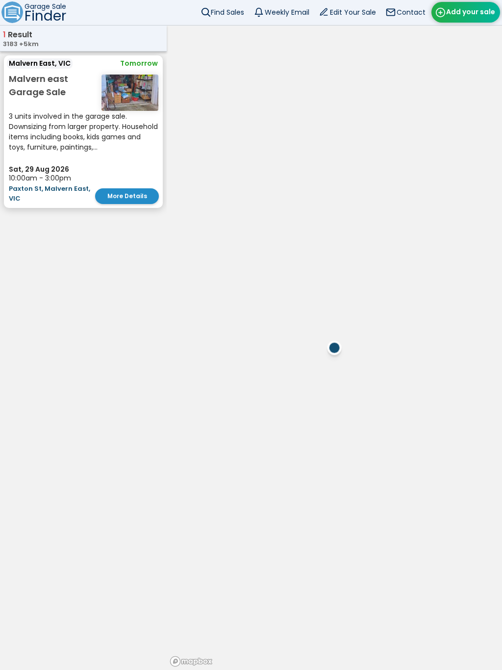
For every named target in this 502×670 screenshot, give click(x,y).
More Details (127, 196)
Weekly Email (287, 12)
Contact (411, 12)
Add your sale (470, 12)
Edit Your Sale (353, 12)
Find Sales (227, 12)
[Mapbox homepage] (191, 661)
